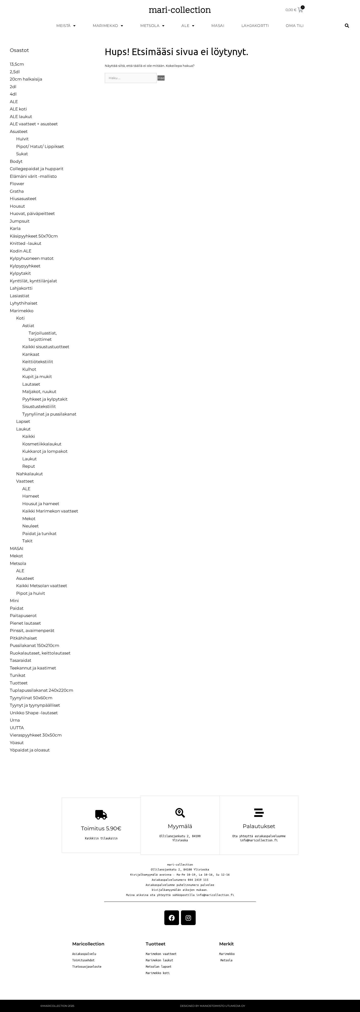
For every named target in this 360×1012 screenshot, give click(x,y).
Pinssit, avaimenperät (32, 630)
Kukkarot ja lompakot (45, 451)
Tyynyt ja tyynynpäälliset (35, 705)
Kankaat (30, 354)
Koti (20, 318)
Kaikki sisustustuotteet (45, 346)
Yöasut (17, 742)
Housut (17, 206)
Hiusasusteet (23, 198)
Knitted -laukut (25, 243)
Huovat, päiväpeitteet (32, 213)
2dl (13, 86)
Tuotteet (19, 682)
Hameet (30, 496)
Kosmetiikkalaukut (41, 443)
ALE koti (18, 109)
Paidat (17, 608)
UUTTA (17, 727)
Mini (14, 600)
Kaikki (28, 436)
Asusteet (19, 131)
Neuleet (30, 526)
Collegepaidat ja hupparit (36, 168)
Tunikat (17, 675)
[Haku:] (131, 78)
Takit (27, 540)
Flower (17, 183)
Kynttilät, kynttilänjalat (33, 280)
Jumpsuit (20, 221)
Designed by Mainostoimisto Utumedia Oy (212, 1006)
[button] (347, 26)
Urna (15, 720)
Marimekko (105, 25)
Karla (15, 228)
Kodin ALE (20, 251)
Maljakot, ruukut (39, 391)
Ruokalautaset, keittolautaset (40, 653)
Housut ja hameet (40, 503)
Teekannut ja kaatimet (33, 668)
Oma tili (295, 25)
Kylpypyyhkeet (25, 265)
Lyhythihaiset (23, 303)
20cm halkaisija (26, 79)
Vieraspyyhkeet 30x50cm (36, 735)
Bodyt (16, 161)
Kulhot (29, 369)
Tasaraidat (20, 660)
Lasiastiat (19, 295)
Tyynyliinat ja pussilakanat (49, 414)
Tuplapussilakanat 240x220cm (41, 690)
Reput (28, 466)
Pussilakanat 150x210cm (34, 645)
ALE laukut (21, 116)
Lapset (23, 421)
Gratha (17, 191)
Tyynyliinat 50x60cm (31, 697)
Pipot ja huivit (30, 593)
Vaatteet (25, 481)
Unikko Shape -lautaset (34, 712)
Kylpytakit (20, 273)
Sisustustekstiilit (39, 406)
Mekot (29, 518)
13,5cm (17, 64)
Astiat (28, 325)
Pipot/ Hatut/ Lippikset (40, 146)
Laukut (23, 429)
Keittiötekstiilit (37, 361)
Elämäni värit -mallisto (33, 176)
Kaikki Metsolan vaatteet (41, 585)
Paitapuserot (23, 615)
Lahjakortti (255, 25)
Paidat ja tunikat (39, 533)
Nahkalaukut (29, 473)
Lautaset (31, 384)
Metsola (150, 25)
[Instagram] (188, 917)
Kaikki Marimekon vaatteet (50, 511)
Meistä (63, 25)
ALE (185, 25)
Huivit (22, 138)
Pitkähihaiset (23, 638)
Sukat (22, 153)
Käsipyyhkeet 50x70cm (34, 236)
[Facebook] (171, 917)
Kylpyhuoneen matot (32, 258)
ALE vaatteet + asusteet (34, 123)
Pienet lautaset (25, 623)
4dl (13, 94)
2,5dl (15, 71)
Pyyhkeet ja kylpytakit (45, 399)
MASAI (217, 25)
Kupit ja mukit (37, 376)
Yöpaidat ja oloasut (30, 750)
